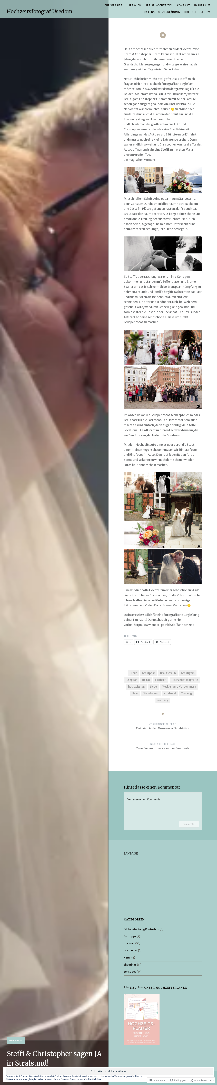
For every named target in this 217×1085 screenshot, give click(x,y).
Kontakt (183, 5)
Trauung (186, 693)
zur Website (113, 5)
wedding (162, 700)
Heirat (146, 679)
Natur (127, 957)
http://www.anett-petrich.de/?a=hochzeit (164, 625)
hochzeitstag (136, 686)
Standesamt (151, 693)
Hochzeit (16, 1040)
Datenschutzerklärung (162, 12)
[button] (143, 180)
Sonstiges (130, 971)
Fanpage (131, 853)
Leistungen (130, 950)
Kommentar (189, 824)
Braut (133, 673)
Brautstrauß (168, 673)
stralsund (170, 693)
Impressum (202, 5)
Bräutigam (187, 673)
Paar (135, 693)
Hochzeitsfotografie (185, 679)
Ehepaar (131, 679)
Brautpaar (148, 673)
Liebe (153, 686)
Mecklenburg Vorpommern (179, 686)
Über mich (133, 5)
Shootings (130, 964)
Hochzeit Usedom (197, 12)
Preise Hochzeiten (159, 5)
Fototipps (130, 936)
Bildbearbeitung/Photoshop (141, 929)
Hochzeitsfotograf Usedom (39, 11)
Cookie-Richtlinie (92, 1079)
